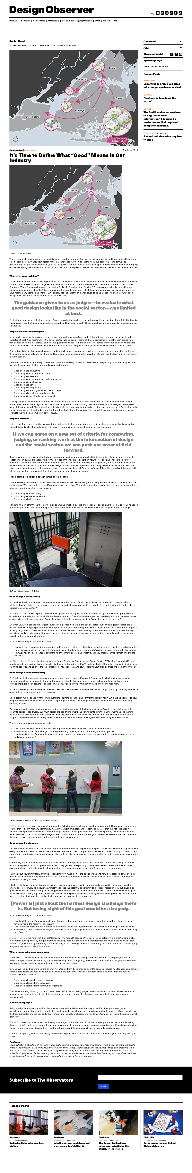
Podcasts (25, 20)
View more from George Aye (156, 66)
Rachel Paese (149, 80)
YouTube (107, 20)
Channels (14, 20)
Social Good (17, 41)
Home (12, 45)
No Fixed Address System (22, 661)
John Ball (147, 109)
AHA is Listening (17, 826)
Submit (103, 1086)
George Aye (16, 150)
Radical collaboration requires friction (163, 138)
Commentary (22, 45)
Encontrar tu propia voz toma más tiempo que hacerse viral (162, 85)
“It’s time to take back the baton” (160, 99)
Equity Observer (84, 20)
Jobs (116, 20)
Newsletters (39, 20)
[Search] (152, 13)
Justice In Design (18, 938)
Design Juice (68, 20)
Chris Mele (148, 133)
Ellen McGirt (149, 95)
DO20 (97, 20)
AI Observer (53, 20)
